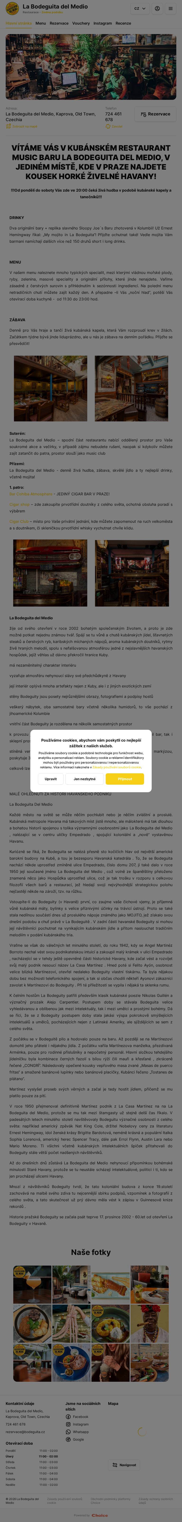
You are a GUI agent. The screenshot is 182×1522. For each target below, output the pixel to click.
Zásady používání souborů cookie (116, 767)
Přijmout (125, 779)
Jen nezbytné (85, 779)
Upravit (51, 779)
